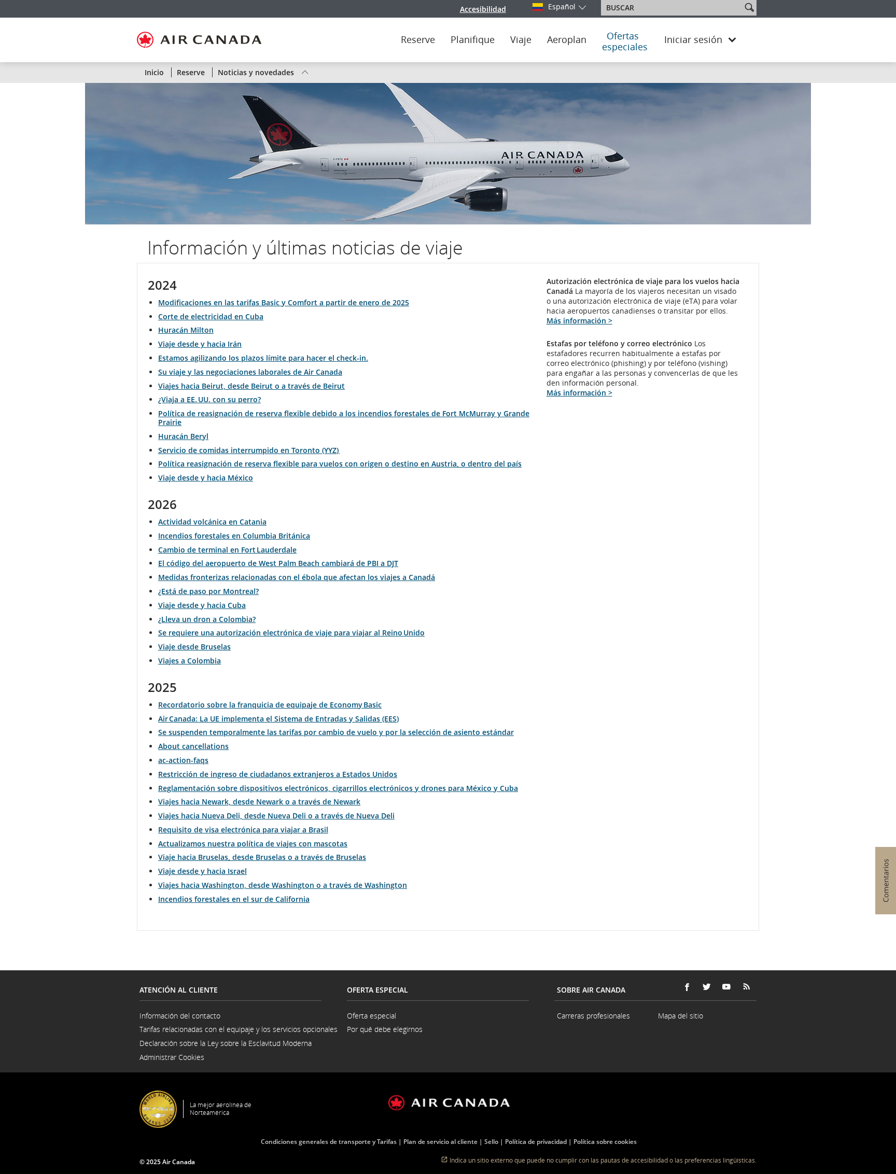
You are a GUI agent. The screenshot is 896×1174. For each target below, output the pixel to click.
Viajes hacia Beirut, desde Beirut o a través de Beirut (251, 386)
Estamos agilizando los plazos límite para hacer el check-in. (263, 358)
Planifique (473, 40)
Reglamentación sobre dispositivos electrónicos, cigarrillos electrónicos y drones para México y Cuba (338, 788)
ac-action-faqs (183, 760)
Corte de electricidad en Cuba (210, 316)
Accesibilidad (483, 9)
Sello (491, 1141)
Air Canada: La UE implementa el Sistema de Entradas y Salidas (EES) (278, 719)
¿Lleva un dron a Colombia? (207, 619)
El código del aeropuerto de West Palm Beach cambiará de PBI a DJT (278, 563)
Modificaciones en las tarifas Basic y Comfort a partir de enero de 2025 (283, 302)
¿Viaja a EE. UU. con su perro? (209, 399)
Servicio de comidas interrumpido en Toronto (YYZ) (249, 450)
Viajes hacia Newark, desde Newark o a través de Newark (259, 802)
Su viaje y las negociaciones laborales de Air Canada (250, 372)
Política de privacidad (536, 1141)
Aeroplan (566, 40)
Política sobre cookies (605, 1141)
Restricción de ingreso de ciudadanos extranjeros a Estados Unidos (277, 774)
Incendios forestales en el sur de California (234, 899)
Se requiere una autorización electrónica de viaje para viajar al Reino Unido (291, 633)
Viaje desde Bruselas (194, 647)
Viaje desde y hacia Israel (202, 871)
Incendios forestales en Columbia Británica (234, 536)
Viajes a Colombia (189, 661)
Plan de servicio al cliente (440, 1141)
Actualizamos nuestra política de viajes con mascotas (252, 843)
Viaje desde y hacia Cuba (202, 605)
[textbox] (672, 8)
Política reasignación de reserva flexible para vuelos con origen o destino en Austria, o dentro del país (340, 464)
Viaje (520, 40)
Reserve (418, 40)
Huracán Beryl (183, 436)
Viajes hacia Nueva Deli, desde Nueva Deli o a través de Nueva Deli (276, 816)
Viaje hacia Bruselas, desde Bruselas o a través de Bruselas (262, 857)
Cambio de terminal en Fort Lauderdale (227, 550)
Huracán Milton (186, 330)
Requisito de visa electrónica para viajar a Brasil (243, 829)
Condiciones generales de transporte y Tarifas (329, 1141)
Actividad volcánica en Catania (212, 522)
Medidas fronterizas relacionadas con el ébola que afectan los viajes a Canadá (296, 577)
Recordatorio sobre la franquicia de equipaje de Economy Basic (270, 705)
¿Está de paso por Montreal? (208, 591)
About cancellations (193, 746)
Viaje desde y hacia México (205, 478)
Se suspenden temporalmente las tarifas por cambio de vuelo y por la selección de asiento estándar (336, 732)
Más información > (579, 321)
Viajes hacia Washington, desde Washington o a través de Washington (282, 885)
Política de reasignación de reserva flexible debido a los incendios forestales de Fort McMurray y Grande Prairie (343, 417)
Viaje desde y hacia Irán (200, 344)
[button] (749, 7)
